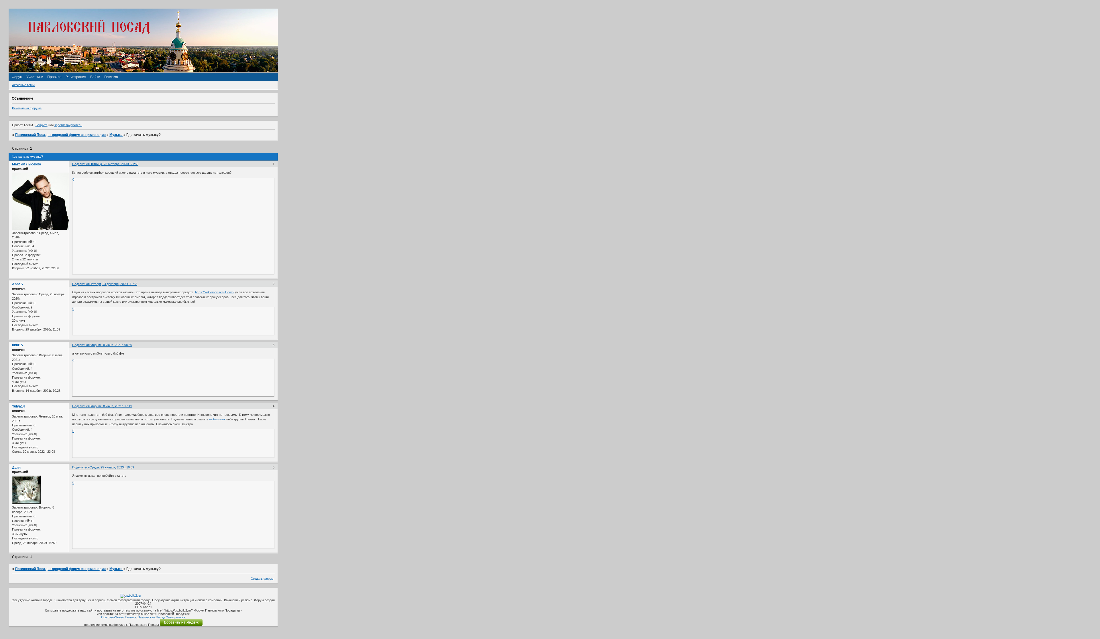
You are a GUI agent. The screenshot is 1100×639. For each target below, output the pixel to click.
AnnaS (17, 284)
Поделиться (81, 164)
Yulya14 (18, 406)
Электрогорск (176, 617)
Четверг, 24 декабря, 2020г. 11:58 (113, 284)
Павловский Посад (151, 617)
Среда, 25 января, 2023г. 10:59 (112, 467)
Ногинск (131, 617)
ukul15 (17, 345)
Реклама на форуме (27, 108)
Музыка (116, 135)
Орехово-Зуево (112, 617)
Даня (16, 468)
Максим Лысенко (26, 164)
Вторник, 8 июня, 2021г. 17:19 (111, 406)
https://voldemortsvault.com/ (214, 292)
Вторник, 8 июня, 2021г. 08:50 (111, 345)
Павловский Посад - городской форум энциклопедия (60, 135)
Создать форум (262, 578)
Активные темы (23, 85)
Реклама (111, 77)
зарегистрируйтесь (68, 125)
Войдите (42, 125)
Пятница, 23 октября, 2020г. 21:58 (114, 164)
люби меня (217, 419)
